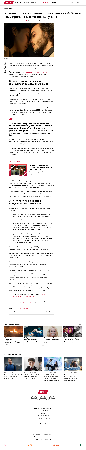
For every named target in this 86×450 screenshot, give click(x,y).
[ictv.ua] (56, 445)
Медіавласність (43, 421)
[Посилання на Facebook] (36, 398)
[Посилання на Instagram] (45, 398)
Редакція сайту (43, 410)
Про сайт (43, 413)
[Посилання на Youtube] (41, 398)
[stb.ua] (5, 445)
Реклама (43, 426)
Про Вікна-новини (43, 415)
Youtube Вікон (28, 303)
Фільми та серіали (21, 308)
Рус (77, 2)
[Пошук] (82, 3)
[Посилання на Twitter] (50, 398)
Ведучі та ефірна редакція (43, 408)
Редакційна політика (43, 418)
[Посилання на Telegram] (32, 398)
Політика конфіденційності (43, 439)
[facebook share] (5, 64)
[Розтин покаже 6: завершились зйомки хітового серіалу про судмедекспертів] (73, 364)
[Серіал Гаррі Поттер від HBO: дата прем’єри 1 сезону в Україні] (33, 364)
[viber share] (5, 72)
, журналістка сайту (14, 20)
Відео (33, 2)
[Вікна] (8, 2)
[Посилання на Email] (54, 398)
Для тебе (18, 2)
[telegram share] (5, 68)
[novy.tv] (81, 445)
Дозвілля (53, 2)
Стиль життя (43, 2)
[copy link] (5, 76)
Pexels (8, 58)
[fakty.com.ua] (29, 445)
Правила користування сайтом (43, 437)
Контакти (43, 423)
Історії (26, 2)
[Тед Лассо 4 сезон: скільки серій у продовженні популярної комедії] (13, 364)
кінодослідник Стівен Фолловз (35, 72)
